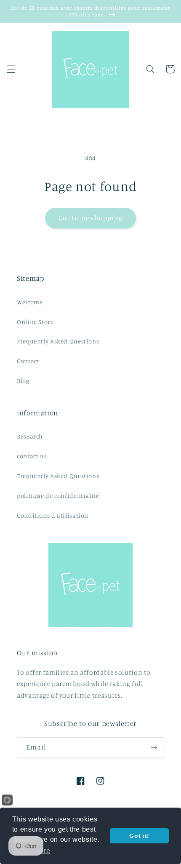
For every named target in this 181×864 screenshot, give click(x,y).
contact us (32, 456)
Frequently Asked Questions (58, 341)
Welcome (30, 302)
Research (30, 436)
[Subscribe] (154, 747)
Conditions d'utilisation (52, 515)
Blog (23, 380)
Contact (28, 360)
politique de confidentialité (58, 495)
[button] (11, 69)
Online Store (35, 321)
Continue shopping (91, 218)
